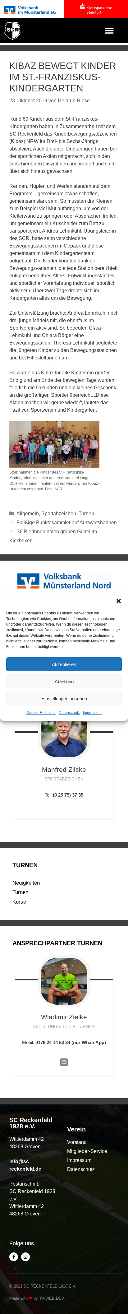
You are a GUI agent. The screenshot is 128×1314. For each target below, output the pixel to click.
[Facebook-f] (13, 1256)
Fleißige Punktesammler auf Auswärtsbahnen (66, 522)
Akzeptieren (64, 664)
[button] (119, 601)
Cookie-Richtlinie (41, 712)
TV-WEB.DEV (51, 1298)
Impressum (92, 712)
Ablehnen (64, 681)
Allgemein (27, 513)
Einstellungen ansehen (64, 698)
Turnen (86, 513)
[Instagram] (25, 1256)
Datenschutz (69, 712)
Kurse (19, 902)
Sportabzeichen (58, 513)
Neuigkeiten (26, 883)
